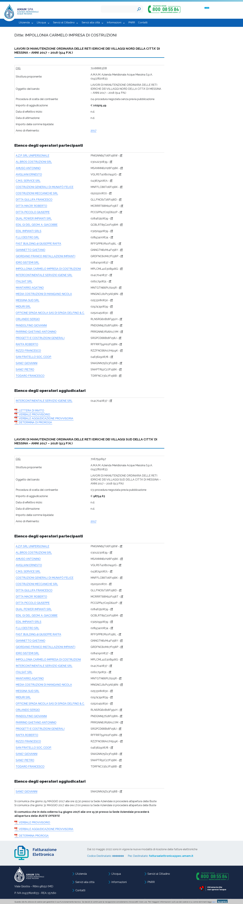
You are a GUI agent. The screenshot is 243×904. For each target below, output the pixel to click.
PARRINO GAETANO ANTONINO (36, 331)
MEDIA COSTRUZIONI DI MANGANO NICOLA (44, 294)
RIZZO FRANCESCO (28, 350)
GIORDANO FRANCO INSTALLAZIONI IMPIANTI (45, 256)
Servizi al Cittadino (64, 22)
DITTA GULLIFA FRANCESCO (34, 199)
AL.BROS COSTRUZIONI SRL (34, 161)
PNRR (131, 22)
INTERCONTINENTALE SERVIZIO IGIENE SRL (44, 275)
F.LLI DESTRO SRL (27, 237)
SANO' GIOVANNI (26, 363)
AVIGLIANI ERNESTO (29, 174)
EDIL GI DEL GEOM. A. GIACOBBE (37, 224)
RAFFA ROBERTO (27, 344)
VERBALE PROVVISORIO (34, 414)
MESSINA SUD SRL (27, 300)
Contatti (142, 22)
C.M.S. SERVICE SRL (28, 180)
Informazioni (114, 22)
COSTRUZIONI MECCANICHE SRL (37, 193)
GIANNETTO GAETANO (30, 249)
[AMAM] (20, 12)
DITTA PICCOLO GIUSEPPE (33, 212)
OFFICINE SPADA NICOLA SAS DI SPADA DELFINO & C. (50, 312)
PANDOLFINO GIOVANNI (31, 325)
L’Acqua (41, 22)
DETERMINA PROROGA (34, 835)
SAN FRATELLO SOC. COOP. (33, 356)
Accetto (222, 902)
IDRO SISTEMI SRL (27, 262)
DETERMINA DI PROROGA (35, 422)
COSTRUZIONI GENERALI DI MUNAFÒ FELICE (44, 187)
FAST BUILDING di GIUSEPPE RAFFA (38, 243)
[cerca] (139, 9)
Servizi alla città (91, 22)
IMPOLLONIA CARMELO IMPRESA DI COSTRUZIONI (48, 268)
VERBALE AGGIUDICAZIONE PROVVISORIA (46, 418)
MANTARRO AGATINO (30, 287)
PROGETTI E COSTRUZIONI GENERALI (40, 338)
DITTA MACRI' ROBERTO (31, 205)
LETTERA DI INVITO (31, 410)
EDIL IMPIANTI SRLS (28, 231)
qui (213, 902)
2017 (93, 130)
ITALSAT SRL (24, 281)
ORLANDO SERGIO (28, 319)
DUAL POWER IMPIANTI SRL (34, 218)
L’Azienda (24, 22)
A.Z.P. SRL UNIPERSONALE (32, 155)
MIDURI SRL (23, 306)
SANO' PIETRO (25, 369)
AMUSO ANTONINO (28, 168)
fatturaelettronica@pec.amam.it (171, 855)
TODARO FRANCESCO (30, 375)
